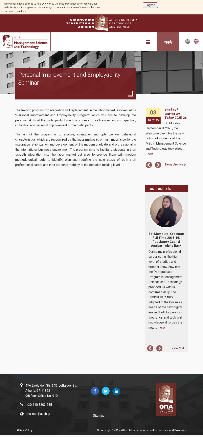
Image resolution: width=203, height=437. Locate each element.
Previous (149, 165)
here (23, 11)
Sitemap (98, 415)
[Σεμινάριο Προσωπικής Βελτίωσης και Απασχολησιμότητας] (187, 43)
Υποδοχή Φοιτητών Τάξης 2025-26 (176, 114)
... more (160, 327)
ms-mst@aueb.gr (38, 414)
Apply (168, 42)
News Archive (174, 164)
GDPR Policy (24, 430)
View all (177, 348)
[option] (166, 132)
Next (158, 165)
